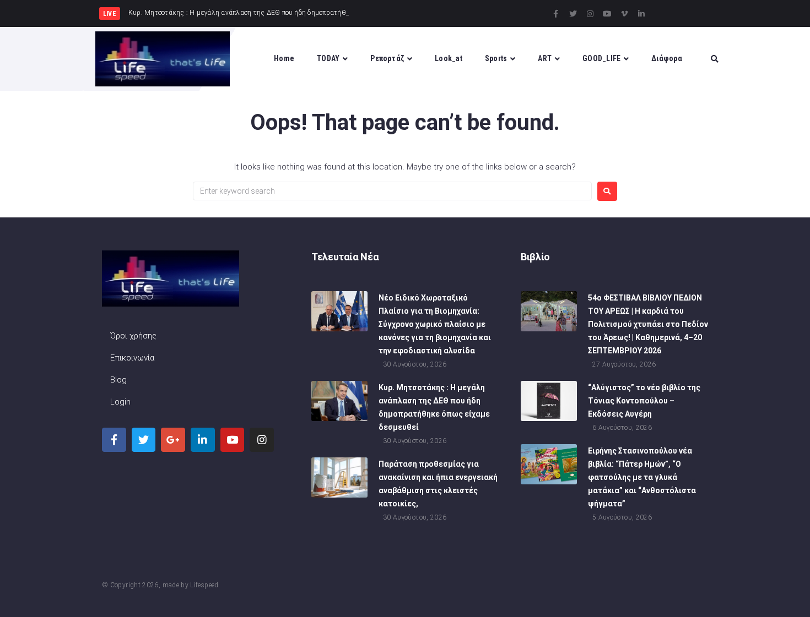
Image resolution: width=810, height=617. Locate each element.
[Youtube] (607, 14)
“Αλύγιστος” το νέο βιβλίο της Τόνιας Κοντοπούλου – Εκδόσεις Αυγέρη (644, 400)
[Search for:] (392, 191)
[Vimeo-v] (624, 14)
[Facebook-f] (556, 14)
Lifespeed (204, 585)
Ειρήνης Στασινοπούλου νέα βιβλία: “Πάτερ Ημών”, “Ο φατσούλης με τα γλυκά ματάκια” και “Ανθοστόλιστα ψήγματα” (642, 477)
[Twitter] (573, 14)
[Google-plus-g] (173, 440)
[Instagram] (590, 14)
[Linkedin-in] (641, 14)
